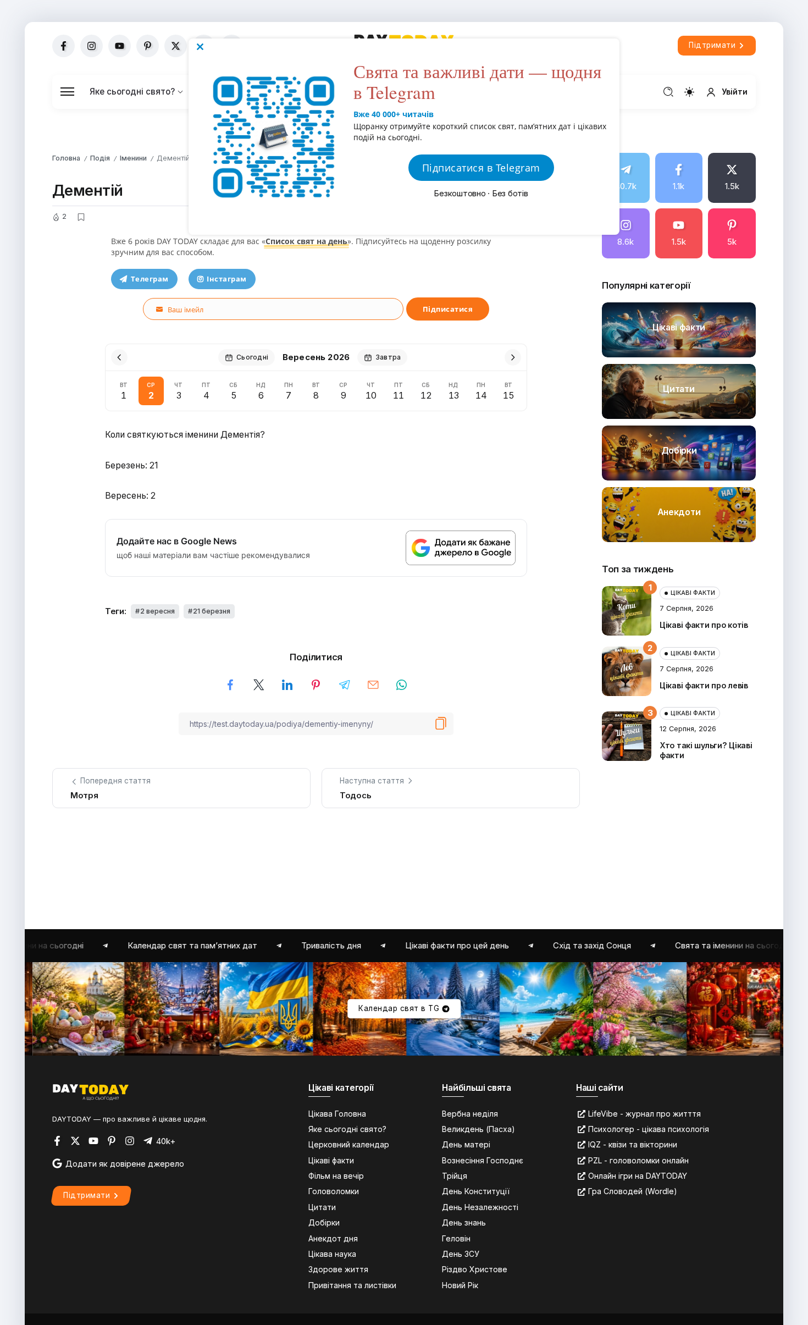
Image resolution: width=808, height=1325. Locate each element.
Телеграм (150, 279)
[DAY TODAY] (90, 1091)
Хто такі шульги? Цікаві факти (706, 750)
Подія (100, 158)
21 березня (211, 611)
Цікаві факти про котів (704, 625)
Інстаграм (227, 279)
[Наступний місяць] (513, 357)
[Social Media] (63, 46)
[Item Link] (679, 329)
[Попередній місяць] (119, 357)
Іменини (133, 158)
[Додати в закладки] (80, 217)
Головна (66, 158)
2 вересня (157, 611)
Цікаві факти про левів (704, 685)
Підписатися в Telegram (481, 167)
